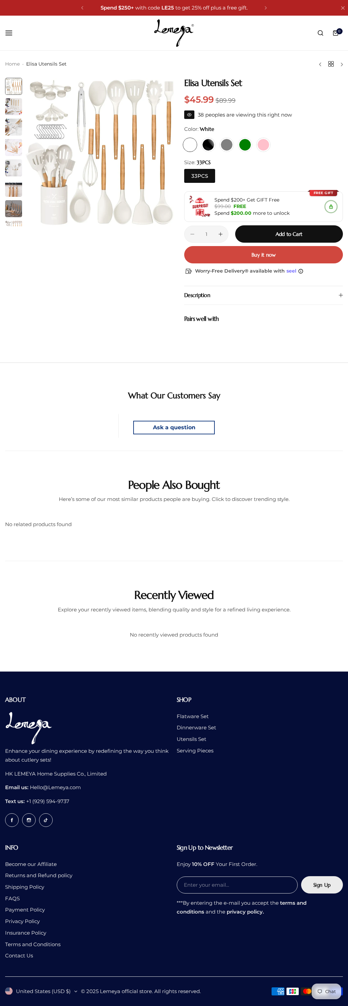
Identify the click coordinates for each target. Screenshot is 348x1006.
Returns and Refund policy (38, 875)
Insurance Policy (25, 933)
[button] (82, 8)
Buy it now (263, 255)
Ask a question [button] (174, 427)
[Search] (320, 32)
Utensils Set (191, 739)
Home (12, 64)
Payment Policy (25, 909)
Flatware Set (193, 716)
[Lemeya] (174, 33)
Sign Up (322, 885)
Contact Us (19, 955)
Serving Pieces (195, 750)
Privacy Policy (22, 921)
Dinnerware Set (196, 727)
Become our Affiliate (31, 864)
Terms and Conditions (32, 944)
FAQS (12, 898)
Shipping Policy (24, 887)
